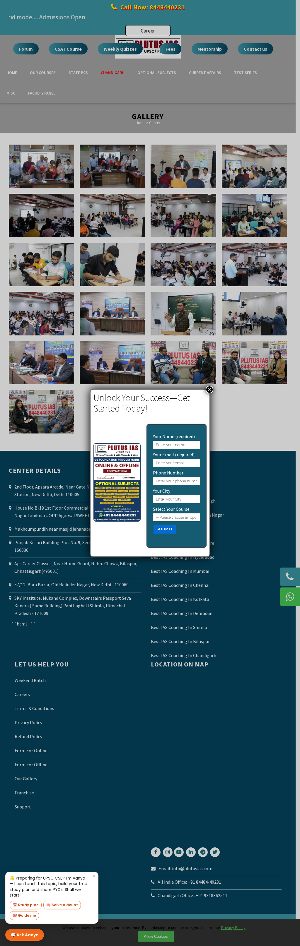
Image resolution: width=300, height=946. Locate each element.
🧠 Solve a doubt (62, 904)
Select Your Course (171, 509)
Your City (161, 491)
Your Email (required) (174, 454)
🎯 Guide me (24, 915)
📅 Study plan (26, 904)
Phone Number (168, 473)
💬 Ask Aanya (25, 935)
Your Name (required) (174, 436)
